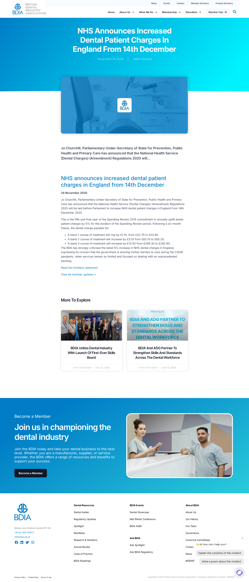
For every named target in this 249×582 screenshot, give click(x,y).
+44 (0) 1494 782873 (24, 532)
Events (166, 3)
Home (111, 12)
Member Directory (200, 3)
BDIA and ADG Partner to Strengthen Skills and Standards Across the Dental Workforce (157, 353)
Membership (169, 12)
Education (191, 12)
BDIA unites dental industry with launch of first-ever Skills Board (91, 353)
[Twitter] (27, 542)
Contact (180, 3)
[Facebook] (16, 542)
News (154, 3)
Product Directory (224, 3)
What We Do (146, 12)
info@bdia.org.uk (22, 537)
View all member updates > (78, 274)
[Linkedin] (22, 542)
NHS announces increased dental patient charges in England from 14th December (113, 181)
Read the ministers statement (79, 267)
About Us (124, 12)
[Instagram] (33, 542)
